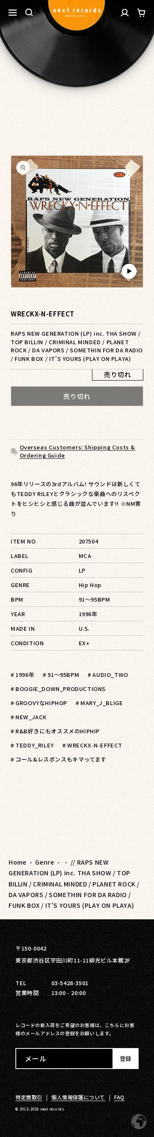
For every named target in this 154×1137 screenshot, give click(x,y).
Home (17, 862)
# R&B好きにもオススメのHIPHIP (55, 731)
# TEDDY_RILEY (32, 745)
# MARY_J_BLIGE (99, 703)
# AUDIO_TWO (108, 674)
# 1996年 (22, 674)
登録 (125, 1058)
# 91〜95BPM (61, 674)
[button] (29, 12)
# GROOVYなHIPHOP (39, 703)
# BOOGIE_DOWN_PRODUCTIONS (58, 688)
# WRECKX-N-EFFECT (92, 745)
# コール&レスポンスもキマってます (59, 759)
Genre (44, 862)
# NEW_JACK (29, 717)
